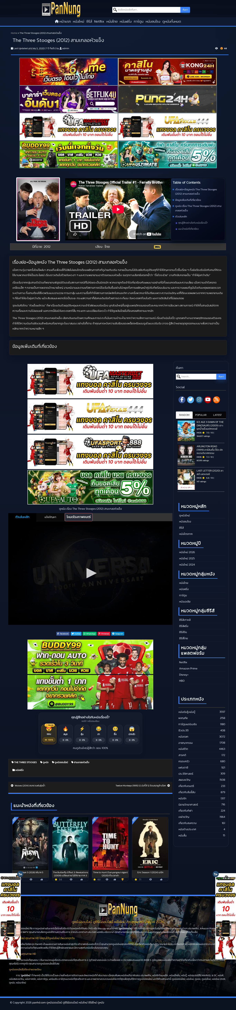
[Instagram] (199, 399)
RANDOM (184, 415)
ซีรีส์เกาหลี (184, 620)
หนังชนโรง (153, 21)
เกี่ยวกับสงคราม (187, 823)
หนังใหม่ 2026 (186, 552)
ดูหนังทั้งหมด (171, 21)
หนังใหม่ (78, 21)
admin (65, 48)
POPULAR (200, 415)
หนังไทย (112, 21)
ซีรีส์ (89, 21)
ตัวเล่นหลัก (181, 216)
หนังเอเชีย (184, 601)
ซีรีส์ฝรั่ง (183, 626)
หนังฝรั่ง (126, 21)
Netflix (99, 21)
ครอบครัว (183, 761)
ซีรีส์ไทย (183, 638)
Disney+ (183, 674)
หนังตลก (183, 736)
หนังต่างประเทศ (187, 829)
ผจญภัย (183, 718)
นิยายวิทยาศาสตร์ (188, 804)
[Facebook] (181, 399)
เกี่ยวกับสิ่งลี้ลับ (186, 792)
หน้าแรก (65, 21)
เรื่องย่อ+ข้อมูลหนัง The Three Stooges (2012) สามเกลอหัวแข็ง (196, 191)
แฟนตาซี (183, 767)
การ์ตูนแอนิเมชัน (187, 724)
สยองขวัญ (184, 779)
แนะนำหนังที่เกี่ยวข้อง (188, 229)
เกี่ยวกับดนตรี (186, 786)
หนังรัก (182, 798)
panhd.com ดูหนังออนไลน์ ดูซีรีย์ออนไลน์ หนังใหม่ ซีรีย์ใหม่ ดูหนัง (68, 1002)
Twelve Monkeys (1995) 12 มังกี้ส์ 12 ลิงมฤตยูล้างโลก (141, 786)
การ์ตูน (138, 21)
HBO (181, 680)
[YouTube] (207, 399)
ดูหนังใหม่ (184, 515)
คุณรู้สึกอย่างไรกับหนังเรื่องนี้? (193, 223)
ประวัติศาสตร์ (185, 773)
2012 (47, 246)
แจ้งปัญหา (50, 517)
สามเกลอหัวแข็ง (81, 762)
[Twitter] (190, 399)
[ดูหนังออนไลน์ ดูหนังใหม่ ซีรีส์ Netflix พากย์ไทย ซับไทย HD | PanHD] (61, 9)
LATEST (217, 415)
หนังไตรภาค (185, 534)
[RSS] (216, 399)
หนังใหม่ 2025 (186, 558)
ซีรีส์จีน (182, 632)
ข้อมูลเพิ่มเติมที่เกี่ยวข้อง (188, 200)
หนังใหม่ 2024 (186, 564)
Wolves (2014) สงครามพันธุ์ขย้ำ (29, 786)
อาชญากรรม (185, 743)
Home (14, 33)
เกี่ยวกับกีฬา (185, 810)
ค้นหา (185, 10)
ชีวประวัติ (183, 730)
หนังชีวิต (183, 749)
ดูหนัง (45, 762)
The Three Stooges (25, 762)
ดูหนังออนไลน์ (61, 762)
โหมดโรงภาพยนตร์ (79, 517)
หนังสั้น (182, 835)
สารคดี (182, 755)
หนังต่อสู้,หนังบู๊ (186, 712)
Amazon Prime (187, 668)
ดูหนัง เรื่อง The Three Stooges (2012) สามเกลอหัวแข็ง (198, 208)
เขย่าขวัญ (183, 817)
